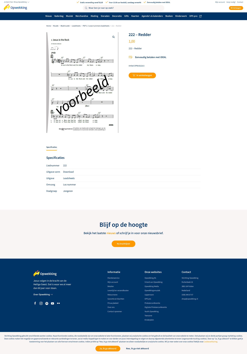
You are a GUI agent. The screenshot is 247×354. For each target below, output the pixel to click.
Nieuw (48, 16)
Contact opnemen (115, 311)
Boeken (169, 16)
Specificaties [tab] (51, 147)
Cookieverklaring (210, 341)
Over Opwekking (41, 294)
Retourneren (112, 294)
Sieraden (105, 16)
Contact (240, 2)
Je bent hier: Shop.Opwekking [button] (15, 2)
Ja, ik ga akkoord (107, 348)
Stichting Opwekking (190, 278)
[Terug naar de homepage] (15, 7)
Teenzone (148, 315)
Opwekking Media (152, 286)
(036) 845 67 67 (187, 294)
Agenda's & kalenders (152, 16)
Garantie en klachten (116, 299)
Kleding (94, 16)
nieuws (111, 233)
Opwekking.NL (150, 278)
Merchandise (82, 16)
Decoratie (117, 16)
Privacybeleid (113, 303)
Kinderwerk (181, 16)
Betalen (111, 286)
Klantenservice (113, 278)
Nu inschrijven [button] (123, 243)
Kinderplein (149, 320)
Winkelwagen (236, 8)
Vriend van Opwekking (153, 282)
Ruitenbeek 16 (187, 282)
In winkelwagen (144, 75)
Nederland (186, 290)
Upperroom (149, 294)
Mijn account (220, 2)
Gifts (126, 16)
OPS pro (193, 16)
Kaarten (135, 16)
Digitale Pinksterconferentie (156, 307)
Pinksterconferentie (152, 303)
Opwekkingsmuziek (152, 290)
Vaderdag (58, 16)
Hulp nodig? (231, 2)
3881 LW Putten (188, 286)
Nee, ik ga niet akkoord (137, 348)
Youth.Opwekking (152, 311)
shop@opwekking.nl (190, 299)
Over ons (111, 307)
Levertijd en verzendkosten (118, 290)
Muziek (69, 16)
